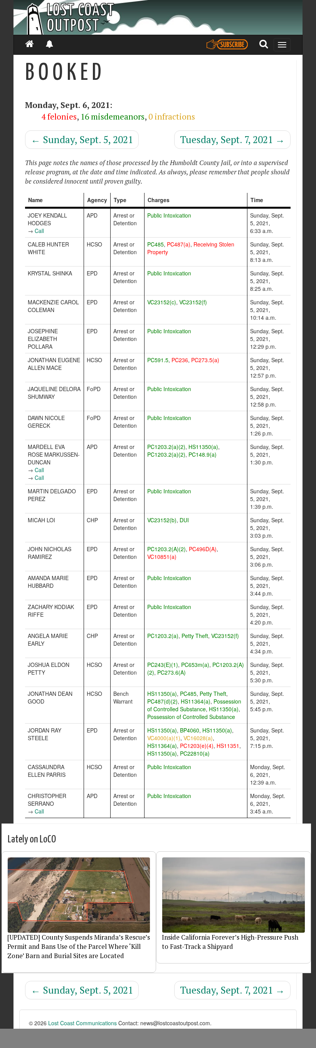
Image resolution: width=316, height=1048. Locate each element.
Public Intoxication (169, 215)
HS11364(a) (195, 701)
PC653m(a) (195, 664)
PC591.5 (157, 360)
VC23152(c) (161, 302)
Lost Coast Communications (82, 1023)
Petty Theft (195, 636)
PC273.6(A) (171, 672)
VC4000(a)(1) (163, 738)
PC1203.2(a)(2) (166, 447)
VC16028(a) (198, 738)
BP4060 (189, 730)
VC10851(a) (161, 556)
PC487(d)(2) (162, 701)
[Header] (158, 17)
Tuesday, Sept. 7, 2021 (232, 139)
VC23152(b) (161, 520)
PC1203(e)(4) (196, 745)
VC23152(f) (193, 302)
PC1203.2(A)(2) (166, 549)
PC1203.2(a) (162, 636)
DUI (184, 520)
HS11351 (228, 745)
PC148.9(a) (202, 454)
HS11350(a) (203, 447)
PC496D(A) (203, 549)
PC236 (179, 360)
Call (39, 231)
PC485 (155, 244)
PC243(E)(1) (162, 664)
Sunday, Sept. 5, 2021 (82, 139)
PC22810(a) (195, 753)
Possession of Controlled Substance (194, 705)
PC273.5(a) (205, 360)
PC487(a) (178, 244)
